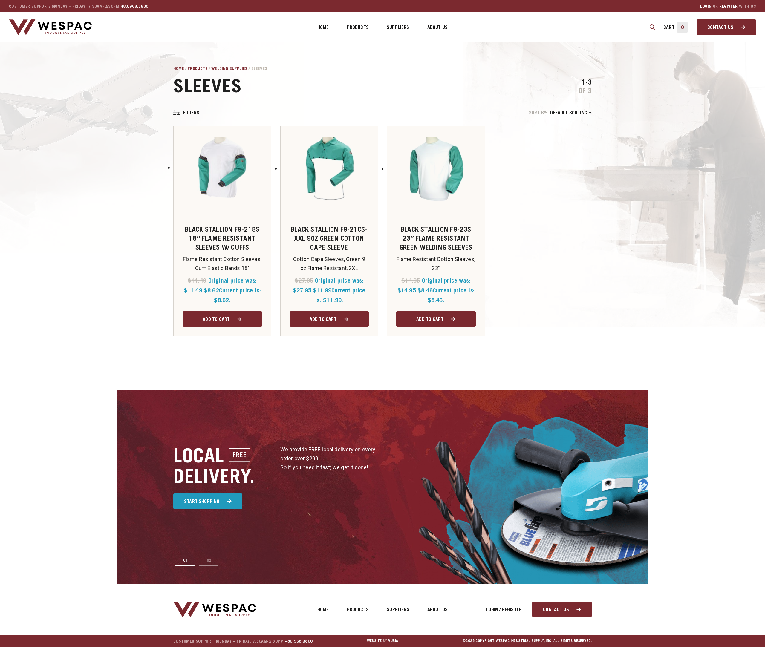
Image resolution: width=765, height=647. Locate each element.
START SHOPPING (202, 501)
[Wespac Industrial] (50, 27)
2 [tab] (210, 560)
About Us (437, 27)
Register (728, 6)
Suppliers (398, 27)
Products (358, 27)
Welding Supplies (229, 68)
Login (706, 6)
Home (323, 27)
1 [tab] (186, 560)
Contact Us (720, 27)
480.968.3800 (135, 6)
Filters (191, 113)
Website (374, 640)
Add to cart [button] (216, 319)
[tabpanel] (382, 487)
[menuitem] (323, 27)
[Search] (652, 27)
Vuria (393, 640)
